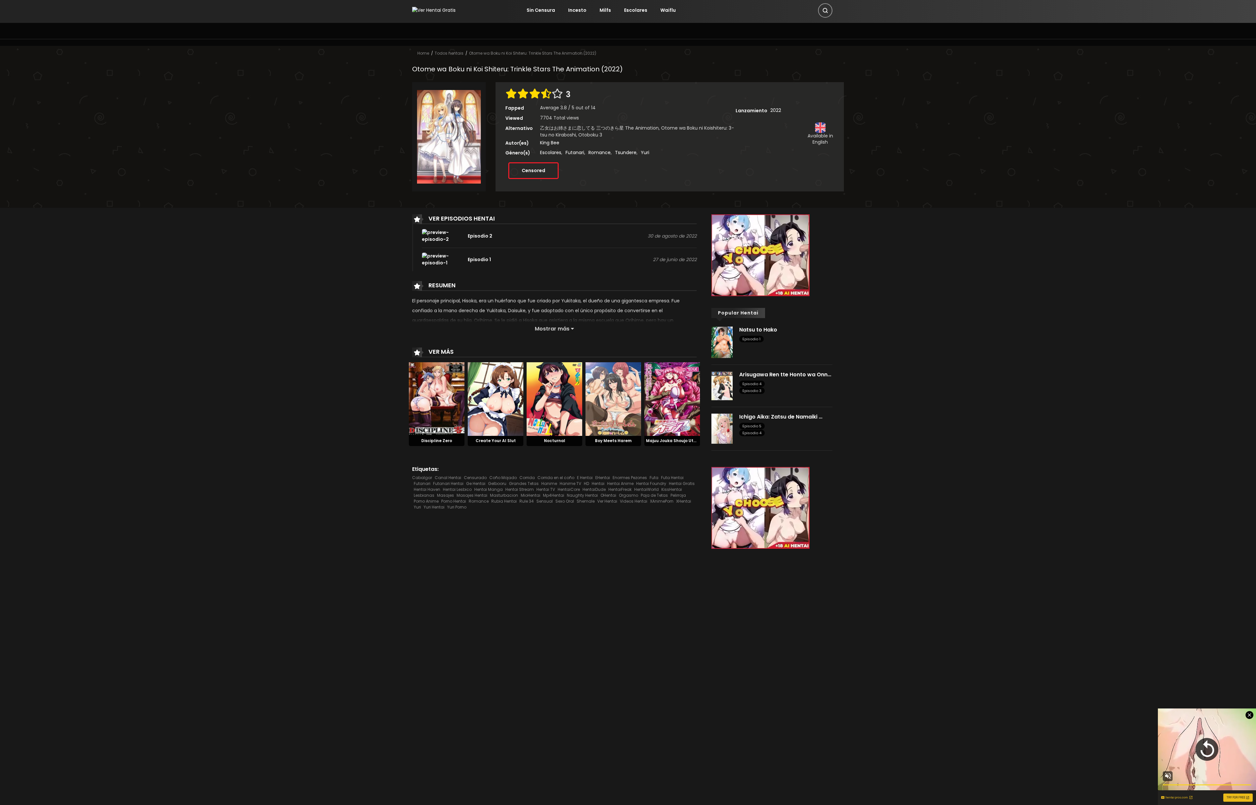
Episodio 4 (751, 383)
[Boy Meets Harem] (613, 399)
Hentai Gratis (682, 483)
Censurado (475, 477)
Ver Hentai (607, 501)
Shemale (586, 501)
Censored (533, 170)
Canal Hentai (448, 477)
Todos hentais (449, 53)
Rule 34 (526, 501)
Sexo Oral (564, 501)
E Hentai (585, 477)
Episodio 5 (751, 426)
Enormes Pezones (630, 477)
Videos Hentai (633, 501)
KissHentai (671, 489)
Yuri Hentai (434, 507)
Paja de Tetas (654, 495)
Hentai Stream (519, 489)
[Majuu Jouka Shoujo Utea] (672, 399)
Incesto (577, 10)
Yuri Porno (456, 507)
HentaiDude (594, 489)
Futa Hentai (672, 477)
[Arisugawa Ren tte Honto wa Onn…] (722, 385)
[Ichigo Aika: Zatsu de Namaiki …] (722, 428)
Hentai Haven (427, 489)
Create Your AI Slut (496, 440)
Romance (599, 152)
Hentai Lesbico (457, 489)
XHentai (683, 501)
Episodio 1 (751, 339)
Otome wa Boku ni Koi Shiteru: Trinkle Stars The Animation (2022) (532, 53)
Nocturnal (554, 440)
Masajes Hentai (472, 495)
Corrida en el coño (555, 477)
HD (586, 483)
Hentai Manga (488, 489)
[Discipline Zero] (436, 399)
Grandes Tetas (524, 483)
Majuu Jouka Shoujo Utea (672, 440)
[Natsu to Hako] (722, 342)
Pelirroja (678, 495)
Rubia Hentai (504, 501)
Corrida (527, 477)
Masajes (445, 495)
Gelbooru (497, 483)
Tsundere (626, 152)
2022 (775, 110)
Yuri (645, 152)
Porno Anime (426, 501)
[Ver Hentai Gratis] (434, 10)
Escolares (635, 10)
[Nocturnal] (554, 399)
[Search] (825, 10)
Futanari (575, 152)
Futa (654, 477)
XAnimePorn (661, 501)
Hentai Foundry (651, 483)
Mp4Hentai (553, 495)
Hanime (549, 483)
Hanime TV (570, 483)
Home (423, 53)
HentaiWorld (646, 489)
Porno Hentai (453, 501)
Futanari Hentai (448, 483)
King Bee (549, 142)
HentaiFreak (620, 489)
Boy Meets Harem (613, 440)
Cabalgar (422, 477)
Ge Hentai (475, 483)
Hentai (598, 483)
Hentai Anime (620, 483)
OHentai (608, 495)
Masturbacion (504, 495)
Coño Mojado (503, 477)
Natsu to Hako (758, 329)
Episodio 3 (751, 390)
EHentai (602, 477)
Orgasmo (628, 495)
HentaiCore (569, 489)
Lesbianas (424, 495)
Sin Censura (541, 10)
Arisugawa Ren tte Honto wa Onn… (785, 374)
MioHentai (530, 495)
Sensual (544, 501)
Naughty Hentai (582, 495)
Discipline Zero (436, 440)
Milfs (605, 10)
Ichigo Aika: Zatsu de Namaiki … (780, 416)
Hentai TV (545, 489)
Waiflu (668, 10)
